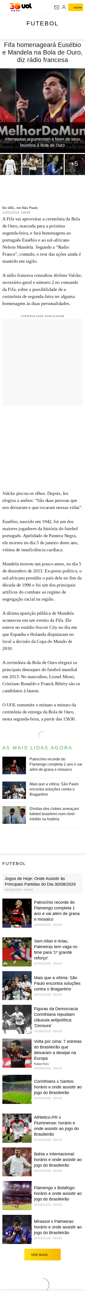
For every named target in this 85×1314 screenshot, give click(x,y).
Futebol (42, 23)
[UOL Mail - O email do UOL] (57, 7)
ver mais (39, 1255)
